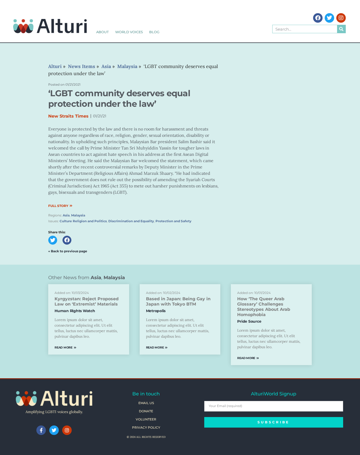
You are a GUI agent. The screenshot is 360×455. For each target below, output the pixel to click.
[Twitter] (329, 18)
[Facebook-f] (41, 430)
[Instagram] (341, 18)
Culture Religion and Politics (83, 221)
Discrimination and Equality (131, 221)
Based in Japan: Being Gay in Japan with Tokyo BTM (178, 301)
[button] (52, 240)
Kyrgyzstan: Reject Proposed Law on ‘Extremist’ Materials (87, 301)
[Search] (341, 29)
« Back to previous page (67, 251)
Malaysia (78, 215)
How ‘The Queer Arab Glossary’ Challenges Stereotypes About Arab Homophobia (263, 306)
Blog (154, 32)
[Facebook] (318, 18)
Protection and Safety (173, 221)
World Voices (129, 32)
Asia (66, 215)
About (102, 32)
